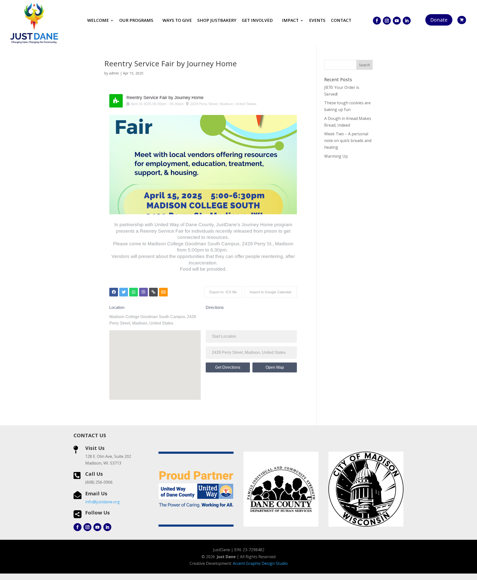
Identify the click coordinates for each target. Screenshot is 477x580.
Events (317, 21)
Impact (290, 21)
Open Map (275, 367)
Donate (438, 19)
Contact (341, 21)
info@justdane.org (102, 502)
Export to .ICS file (223, 292)
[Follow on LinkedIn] (407, 21)
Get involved (257, 21)
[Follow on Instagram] (387, 21)
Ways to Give (177, 21)
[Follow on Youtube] (397, 21)
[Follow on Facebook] (377, 21)
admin (114, 73)
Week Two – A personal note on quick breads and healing (347, 140)
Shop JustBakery (216, 21)
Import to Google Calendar (271, 292)
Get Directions (227, 367)
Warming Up (336, 156)
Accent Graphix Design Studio (260, 563)
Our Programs (136, 21)
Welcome (98, 21)
